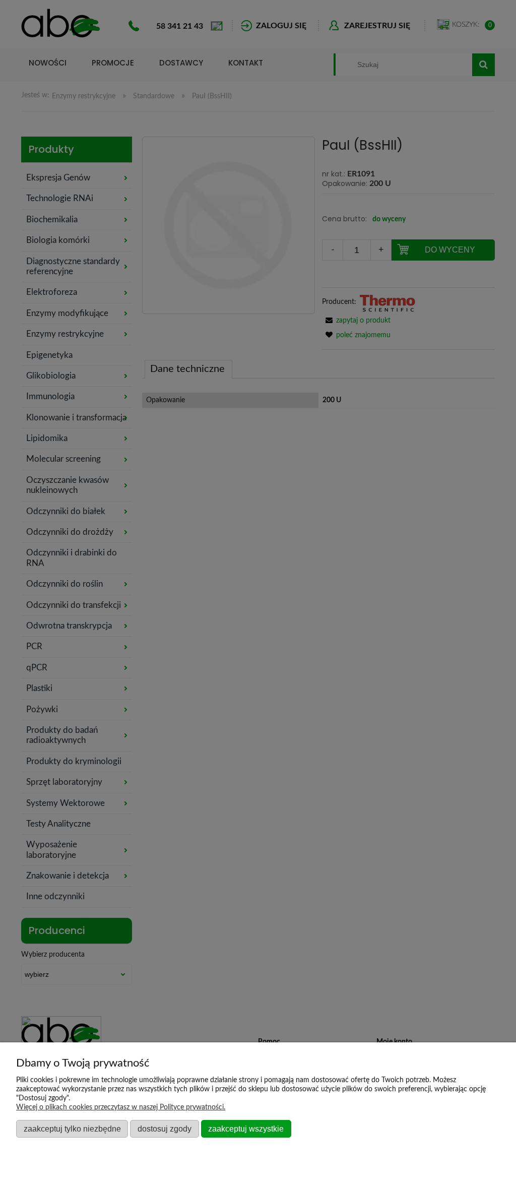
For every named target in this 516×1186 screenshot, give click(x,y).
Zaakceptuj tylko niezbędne (72, 1128)
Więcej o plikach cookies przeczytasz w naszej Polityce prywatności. (120, 1107)
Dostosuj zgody (164, 1128)
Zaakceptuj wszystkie (246, 1128)
